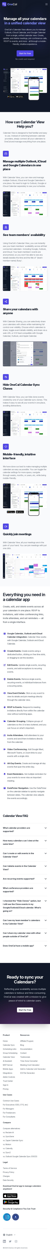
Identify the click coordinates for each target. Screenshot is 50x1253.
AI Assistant (7, 1061)
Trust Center (8, 1081)
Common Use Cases (11, 1101)
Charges (6, 1176)
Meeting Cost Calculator (29, 1065)
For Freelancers (9, 1113)
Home (5, 1041)
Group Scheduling (10, 1053)
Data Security (8, 1180)
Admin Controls (9, 1077)
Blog (22, 1045)
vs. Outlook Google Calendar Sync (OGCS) (20, 1156)
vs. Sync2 (7, 1152)
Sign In (5, 1085)
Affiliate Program (26, 1041)
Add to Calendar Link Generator (33, 1069)
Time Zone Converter (29, 1061)
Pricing (5, 1089)
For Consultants (9, 1117)
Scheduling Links (9, 1049)
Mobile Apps (8, 1069)
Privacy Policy (8, 1172)
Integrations (7, 1073)
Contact (23, 1053)
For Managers (8, 1109)
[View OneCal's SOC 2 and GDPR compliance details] (19, 1217)
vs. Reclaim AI (8, 1132)
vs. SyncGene (8, 1136)
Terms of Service (10, 1168)
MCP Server (8, 1065)
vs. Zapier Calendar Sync (13, 1140)
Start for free (25, 53)
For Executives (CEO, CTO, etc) (15, 1105)
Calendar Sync (9, 1045)
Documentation (26, 1049)
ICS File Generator (27, 1073)
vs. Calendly (8, 1148)
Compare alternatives (11, 1128)
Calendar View (9, 1057)
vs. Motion (7, 1144)
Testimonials (25, 1057)
